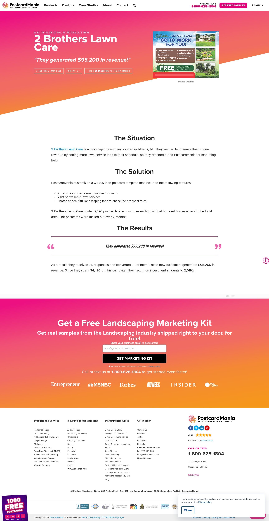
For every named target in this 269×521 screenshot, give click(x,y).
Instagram (141, 440)
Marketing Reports (113, 461)
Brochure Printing (41, 433)
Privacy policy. (154, 366)
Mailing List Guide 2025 (115, 433)
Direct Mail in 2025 (113, 430)
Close (188, 510)
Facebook (141, 433)
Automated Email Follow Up (46, 454)
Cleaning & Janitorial (76, 440)
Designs (68, 5)
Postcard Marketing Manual (117, 465)
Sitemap (206, 517)
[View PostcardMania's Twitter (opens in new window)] (196, 428)
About (107, 5)
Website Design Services (44, 458)
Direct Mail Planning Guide (116, 437)
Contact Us (142, 430)
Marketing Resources (117, 420)
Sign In (258, 5)
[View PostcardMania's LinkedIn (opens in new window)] (201, 428)
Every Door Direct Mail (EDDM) (47, 451)
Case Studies (88, 5)
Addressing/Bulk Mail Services (47, 437)
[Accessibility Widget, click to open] (266, 260)
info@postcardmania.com (148, 454)
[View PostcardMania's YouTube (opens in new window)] (207, 428)
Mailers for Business (43, 447)
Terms (84, 517)
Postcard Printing (41, 430)
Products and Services (46, 420)
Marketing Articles (113, 458)
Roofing (70, 465)
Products (50, 5)
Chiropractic (72, 437)
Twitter (140, 437)
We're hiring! (193, 475)
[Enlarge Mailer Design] (186, 54)
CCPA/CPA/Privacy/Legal (113, 517)
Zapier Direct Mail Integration (117, 444)
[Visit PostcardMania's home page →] (20, 5)
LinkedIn (141, 444)
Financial (71, 451)
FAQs (107, 447)
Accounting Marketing (77, 433)
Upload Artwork (144, 458)
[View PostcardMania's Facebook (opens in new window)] (190, 428)
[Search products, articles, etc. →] (134, 5)
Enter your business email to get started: (134, 343)
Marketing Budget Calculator (117, 476)
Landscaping (72, 458)
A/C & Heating (73, 430)
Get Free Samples (233, 5)
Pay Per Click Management (46, 461)
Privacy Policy (94, 517)
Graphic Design (40, 440)
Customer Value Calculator (116, 472)
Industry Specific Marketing (82, 420)
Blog (107, 479)
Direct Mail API (111, 440)
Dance (70, 444)
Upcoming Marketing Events (117, 469)
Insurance (71, 454)
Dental (70, 447)
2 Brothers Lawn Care (67, 149)
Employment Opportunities (223, 517)
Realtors (71, 461)
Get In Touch (144, 420)
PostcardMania (56, 517)
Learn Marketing (112, 454)
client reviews (207, 440)
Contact (122, 5)
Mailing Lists (39, 444)
